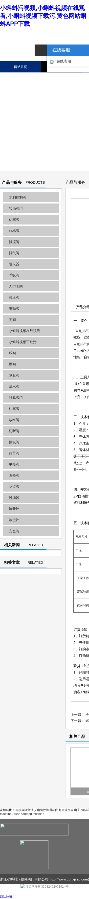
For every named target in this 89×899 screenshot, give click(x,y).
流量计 (14, 509)
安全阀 (14, 531)
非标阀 (14, 231)
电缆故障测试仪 (26, 810)
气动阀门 (16, 208)
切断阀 (14, 431)
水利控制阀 (17, 197)
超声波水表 (66, 810)
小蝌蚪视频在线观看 (24, 331)
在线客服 (62, 61)
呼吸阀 (14, 275)
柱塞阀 (14, 409)
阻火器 (14, 264)
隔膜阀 (14, 375)
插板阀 (14, 442)
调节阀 (14, 453)
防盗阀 (14, 487)
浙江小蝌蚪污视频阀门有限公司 (24, 879)
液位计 (14, 520)
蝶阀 (12, 364)
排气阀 (14, 253)
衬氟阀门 (16, 398)
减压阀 (14, 297)
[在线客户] (41, 50)
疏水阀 (14, 386)
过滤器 (14, 498)
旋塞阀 (14, 220)
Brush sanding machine (28, 814)
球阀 (12, 353)
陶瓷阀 (14, 475)
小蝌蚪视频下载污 (23, 342)
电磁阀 (14, 309)
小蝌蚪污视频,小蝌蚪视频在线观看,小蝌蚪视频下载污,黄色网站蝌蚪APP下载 (43, 15)
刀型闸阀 (16, 286)
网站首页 (20, 67)
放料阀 (14, 420)
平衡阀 (14, 464)
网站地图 (6, 897)
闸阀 (12, 320)
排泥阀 (14, 242)
